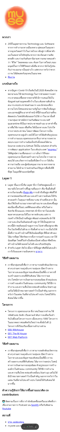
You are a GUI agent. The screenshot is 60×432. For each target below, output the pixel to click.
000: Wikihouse (16, 329)
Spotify (35, 405)
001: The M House (17, 333)
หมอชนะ (52, 149)
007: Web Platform (17, 337)
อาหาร (39, 251)
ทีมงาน (11, 77)
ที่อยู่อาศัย (28, 192)
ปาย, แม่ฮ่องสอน (16, 421)
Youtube (6, 408)
